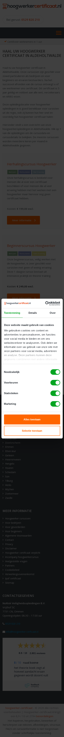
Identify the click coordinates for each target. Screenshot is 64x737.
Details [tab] (33, 312)
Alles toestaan (32, 419)
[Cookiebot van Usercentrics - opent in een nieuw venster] (45, 303)
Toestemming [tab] (12, 312)
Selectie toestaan (32, 430)
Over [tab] (52, 312)
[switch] (55, 382)
